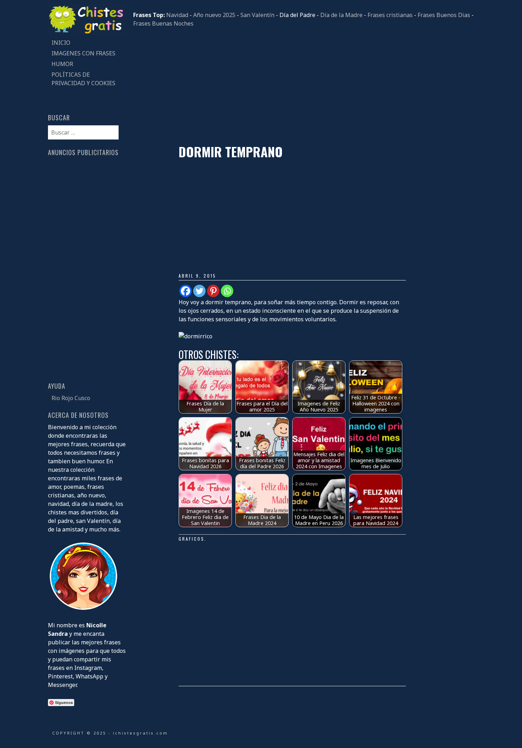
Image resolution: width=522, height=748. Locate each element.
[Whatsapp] (227, 291)
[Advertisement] (303, 86)
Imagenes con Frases (83, 53)
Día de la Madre (341, 15)
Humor (62, 64)
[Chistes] (87, 33)
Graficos (192, 539)
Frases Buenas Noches (163, 23)
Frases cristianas (390, 15)
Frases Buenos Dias (444, 15)
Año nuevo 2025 (214, 15)
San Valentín (257, 15)
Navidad (177, 15)
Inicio (60, 43)
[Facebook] (185, 291)
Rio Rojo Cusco (70, 398)
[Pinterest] (213, 291)
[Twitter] (199, 291)
